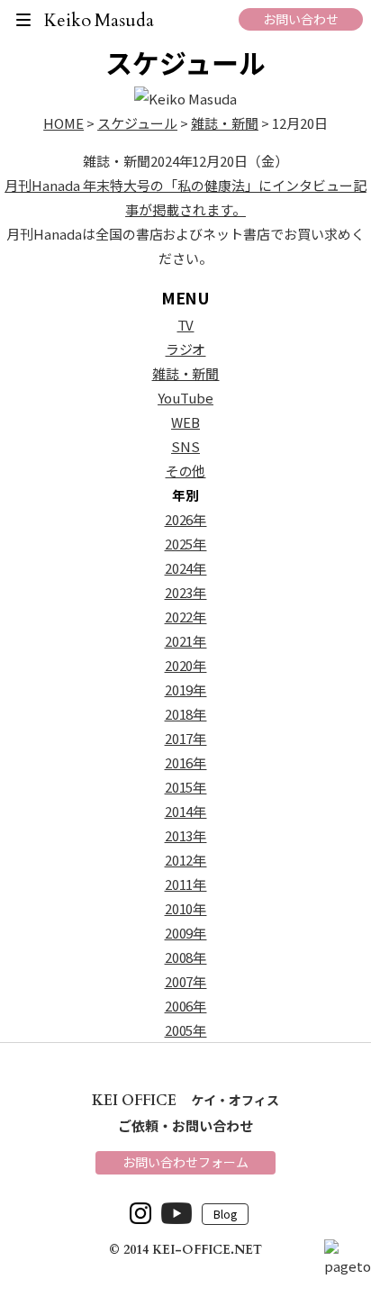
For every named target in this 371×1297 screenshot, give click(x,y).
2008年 (186, 957)
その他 (186, 470)
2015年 (186, 786)
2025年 (186, 543)
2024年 (186, 567)
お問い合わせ (301, 19)
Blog (225, 1214)
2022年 (186, 616)
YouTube (185, 397)
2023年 (186, 592)
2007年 (186, 981)
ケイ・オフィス (185, 1100)
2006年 (186, 1005)
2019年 (186, 689)
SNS (185, 446)
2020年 (186, 665)
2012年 (186, 859)
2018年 (186, 713)
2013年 (186, 835)
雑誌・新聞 (186, 373)
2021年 (186, 640)
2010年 (186, 908)
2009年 (186, 932)
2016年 (186, 762)
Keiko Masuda (99, 20)
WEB (185, 422)
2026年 (186, 519)
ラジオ (186, 349)
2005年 (186, 1029)
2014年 (186, 811)
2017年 (186, 738)
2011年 (186, 884)
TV (186, 324)
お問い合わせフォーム (185, 1162)
